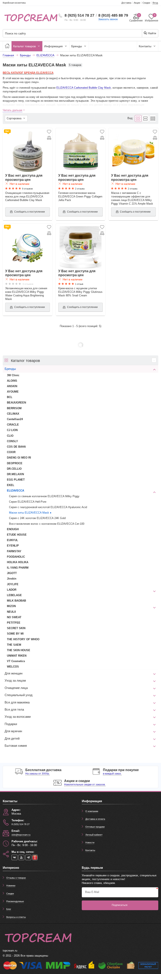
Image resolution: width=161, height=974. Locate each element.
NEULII (11, 611)
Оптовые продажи (95, 826)
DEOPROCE (14, 463)
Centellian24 (15, 419)
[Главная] (7, 46)
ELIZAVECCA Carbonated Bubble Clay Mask (83, 87)
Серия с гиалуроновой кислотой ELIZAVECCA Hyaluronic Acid (48, 507)
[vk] (14, 857)
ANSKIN (12, 386)
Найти (151, 33)
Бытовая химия (16, 745)
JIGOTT (12, 573)
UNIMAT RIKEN (16, 655)
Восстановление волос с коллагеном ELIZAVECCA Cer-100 (46, 523)
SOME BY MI (15, 633)
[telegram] (28, 857)
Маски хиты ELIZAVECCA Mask (29, 512)
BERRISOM (14, 408)
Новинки (10, 885)
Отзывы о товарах (16, 878)
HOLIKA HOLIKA (17, 562)
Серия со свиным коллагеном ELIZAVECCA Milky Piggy (44, 496)
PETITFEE (13, 622)
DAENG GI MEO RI (19, 457)
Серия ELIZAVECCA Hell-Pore (27, 501)
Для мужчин (13, 731)
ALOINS (12, 380)
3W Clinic (13, 375)
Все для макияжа (17, 702)
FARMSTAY (14, 551)
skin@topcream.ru (21, 834)
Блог (8, 909)
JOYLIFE (12, 584)
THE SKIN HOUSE (18, 650)
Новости (89, 842)
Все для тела (14, 709)
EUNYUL (12, 540)
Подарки (11, 724)
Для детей (12, 738)
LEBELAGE (14, 595)
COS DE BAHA (16, 446)
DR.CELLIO (14, 468)
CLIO (10, 435)
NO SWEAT (14, 617)
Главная (8, 55)
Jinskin (11, 578)
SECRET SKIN (16, 628)
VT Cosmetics (16, 661)
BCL (9, 397)
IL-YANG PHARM (18, 567)
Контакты (145, 46)
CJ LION (12, 430)
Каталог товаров (24, 46)
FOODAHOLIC (16, 556)
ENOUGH (13, 529)
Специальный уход (18, 695)
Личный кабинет (94, 834)
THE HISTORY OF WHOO (23, 639)
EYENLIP (13, 545)
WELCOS (13, 666)
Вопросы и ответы (16, 917)
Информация (54, 46)
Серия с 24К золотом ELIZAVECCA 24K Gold (37, 518)
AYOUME (13, 391)
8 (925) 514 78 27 (79, 15)
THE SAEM (14, 644)
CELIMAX (13, 413)
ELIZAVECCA (15, 490)
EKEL (10, 485)
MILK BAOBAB (16, 600)
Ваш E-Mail (92, 892)
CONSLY (12, 441)
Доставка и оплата (95, 819)
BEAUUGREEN (16, 402)
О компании (91, 811)
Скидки (10, 893)
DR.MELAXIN (15, 474)
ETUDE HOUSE (17, 534)
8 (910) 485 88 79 (113, 15)
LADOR (11, 589)
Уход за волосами (18, 716)
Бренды (77, 46)
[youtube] (21, 857)
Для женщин (13, 673)
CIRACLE (13, 424)
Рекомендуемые (15, 901)
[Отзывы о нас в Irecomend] (35, 857)
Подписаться (119, 905)
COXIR (11, 452)
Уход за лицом (15, 680)
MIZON (11, 606)
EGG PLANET (16, 479)
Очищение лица (16, 688)
